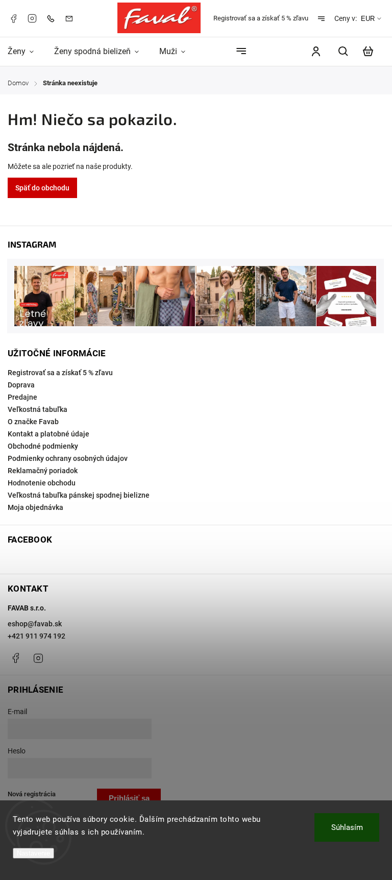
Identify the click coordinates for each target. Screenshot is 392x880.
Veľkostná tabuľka (37, 409)
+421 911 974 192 (36, 636)
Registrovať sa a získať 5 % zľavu (260, 18)
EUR (368, 18)
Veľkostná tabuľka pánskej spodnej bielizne (79, 495)
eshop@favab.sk (35, 624)
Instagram (32, 18)
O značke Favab (33, 422)
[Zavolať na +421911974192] (53, 18)
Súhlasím (347, 827)
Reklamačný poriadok (43, 471)
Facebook (13, 18)
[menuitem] (26, 51)
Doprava (21, 385)
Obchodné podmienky (43, 446)
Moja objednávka (35, 507)
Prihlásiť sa (129, 798)
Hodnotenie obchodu (42, 483)
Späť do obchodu (42, 188)
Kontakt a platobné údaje (48, 434)
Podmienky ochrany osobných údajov (68, 458)
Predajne (22, 397)
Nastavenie (33, 853)
